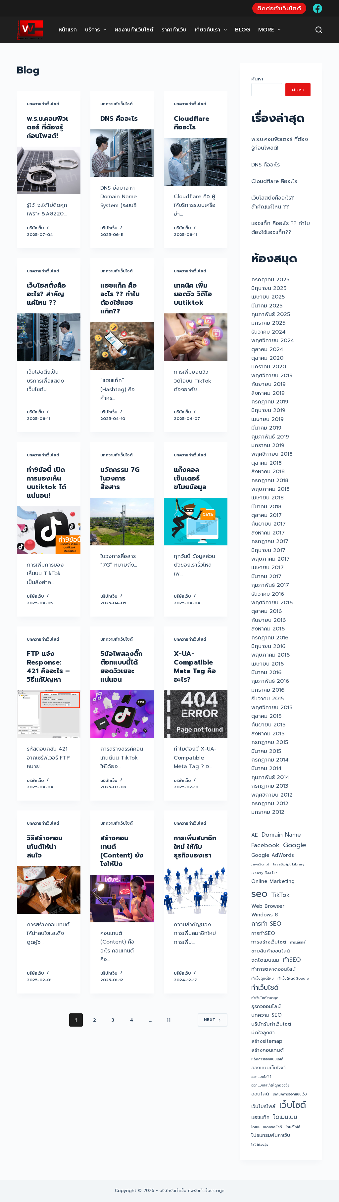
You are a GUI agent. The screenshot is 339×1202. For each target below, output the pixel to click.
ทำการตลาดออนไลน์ (273, 969)
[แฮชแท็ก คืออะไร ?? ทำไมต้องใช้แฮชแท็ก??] (122, 346)
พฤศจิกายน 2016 (272, 603)
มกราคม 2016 (267, 690)
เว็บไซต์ (292, 1105)
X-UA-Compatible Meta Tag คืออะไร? (195, 666)
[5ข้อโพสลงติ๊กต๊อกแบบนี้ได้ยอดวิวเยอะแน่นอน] (122, 714)
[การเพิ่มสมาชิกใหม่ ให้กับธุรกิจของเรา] (195, 890)
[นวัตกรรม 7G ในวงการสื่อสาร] (122, 521)
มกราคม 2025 (268, 323)
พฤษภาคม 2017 (270, 559)
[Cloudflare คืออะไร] (195, 162)
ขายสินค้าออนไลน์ (270, 950)
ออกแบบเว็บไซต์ (268, 1067)
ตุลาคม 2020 (267, 358)
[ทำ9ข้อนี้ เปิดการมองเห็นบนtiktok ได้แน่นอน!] (48, 530)
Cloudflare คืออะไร (191, 123)
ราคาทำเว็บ (174, 30)
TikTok (280, 895)
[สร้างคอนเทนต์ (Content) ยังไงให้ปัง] (122, 898)
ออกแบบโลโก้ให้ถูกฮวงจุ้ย (270, 1085)
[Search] (318, 29)
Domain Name (281, 834)
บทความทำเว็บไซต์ (43, 104)
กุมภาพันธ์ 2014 (270, 777)
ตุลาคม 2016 (266, 611)
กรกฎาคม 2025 (270, 280)
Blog (242, 30)
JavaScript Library (288, 864)
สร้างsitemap (266, 1041)
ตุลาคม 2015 (266, 716)
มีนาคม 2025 (266, 306)
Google (294, 845)
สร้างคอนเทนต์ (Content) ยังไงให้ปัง (121, 851)
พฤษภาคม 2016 (270, 655)
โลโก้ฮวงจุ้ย (259, 1144)
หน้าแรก (68, 30)
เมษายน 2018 (267, 498)
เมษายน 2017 (267, 568)
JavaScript (260, 864)
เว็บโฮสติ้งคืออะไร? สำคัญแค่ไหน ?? (46, 293)
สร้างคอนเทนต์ (267, 1050)
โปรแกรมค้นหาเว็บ (270, 1135)
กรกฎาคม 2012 (269, 804)
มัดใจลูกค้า (263, 1032)
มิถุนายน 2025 (268, 288)
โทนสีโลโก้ (293, 1127)
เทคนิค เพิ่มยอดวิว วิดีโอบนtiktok (193, 293)
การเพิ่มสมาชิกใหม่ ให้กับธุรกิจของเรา (195, 846)
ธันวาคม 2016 (267, 594)
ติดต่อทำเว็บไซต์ (279, 8)
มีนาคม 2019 (266, 428)
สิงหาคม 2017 (268, 533)
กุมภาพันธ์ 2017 (270, 585)
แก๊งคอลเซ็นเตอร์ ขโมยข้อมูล (190, 478)
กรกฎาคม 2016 (269, 638)
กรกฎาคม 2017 (269, 541)
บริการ (92, 30)
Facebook (265, 845)
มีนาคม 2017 (266, 576)
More (266, 30)
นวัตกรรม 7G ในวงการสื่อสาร (120, 478)
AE (254, 835)
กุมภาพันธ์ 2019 (270, 437)
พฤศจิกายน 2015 (271, 708)
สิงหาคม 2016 (268, 629)
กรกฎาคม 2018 (269, 481)
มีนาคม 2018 (266, 507)
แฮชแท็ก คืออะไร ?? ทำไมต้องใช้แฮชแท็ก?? (120, 298)
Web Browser (267, 906)
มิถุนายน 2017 (268, 550)
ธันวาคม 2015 (267, 699)
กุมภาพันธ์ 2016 (270, 681)
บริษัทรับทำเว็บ (173, 1190)
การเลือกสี (298, 942)
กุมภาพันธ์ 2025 (270, 314)
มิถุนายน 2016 (268, 646)
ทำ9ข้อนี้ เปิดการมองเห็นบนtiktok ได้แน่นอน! (46, 482)
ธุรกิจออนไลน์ (266, 1006)
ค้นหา (257, 78)
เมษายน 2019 (267, 419)
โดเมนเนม (285, 1117)
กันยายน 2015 (268, 725)
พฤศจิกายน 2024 (272, 341)
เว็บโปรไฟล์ (263, 1106)
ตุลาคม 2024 (267, 349)
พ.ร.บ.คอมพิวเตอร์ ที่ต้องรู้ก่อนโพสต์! (47, 127)
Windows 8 (264, 914)
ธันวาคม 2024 (268, 332)
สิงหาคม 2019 (268, 393)
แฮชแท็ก (260, 1117)
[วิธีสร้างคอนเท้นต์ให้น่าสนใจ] (48, 890)
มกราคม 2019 (267, 445)
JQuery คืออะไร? (264, 872)
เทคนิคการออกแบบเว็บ (290, 1094)
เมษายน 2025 (268, 297)
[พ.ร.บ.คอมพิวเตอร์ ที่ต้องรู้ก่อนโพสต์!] (48, 170)
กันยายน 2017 (268, 524)
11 (168, 1020)
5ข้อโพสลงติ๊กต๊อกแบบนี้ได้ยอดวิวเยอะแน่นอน (121, 666)
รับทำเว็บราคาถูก (209, 1190)
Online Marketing (273, 881)
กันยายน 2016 (268, 620)
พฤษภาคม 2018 (270, 489)
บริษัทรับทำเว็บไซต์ (271, 1024)
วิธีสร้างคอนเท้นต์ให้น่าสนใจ (45, 846)
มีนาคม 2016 (266, 672)
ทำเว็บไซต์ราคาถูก (264, 997)
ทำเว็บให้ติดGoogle (293, 978)
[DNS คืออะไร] (122, 153)
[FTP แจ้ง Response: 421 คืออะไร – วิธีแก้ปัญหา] (48, 714)
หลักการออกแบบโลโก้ (267, 1059)
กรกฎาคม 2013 (269, 786)
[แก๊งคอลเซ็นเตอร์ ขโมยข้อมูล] (195, 521)
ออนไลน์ (260, 1093)
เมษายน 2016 (267, 664)
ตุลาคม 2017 (266, 515)
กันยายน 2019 (268, 384)
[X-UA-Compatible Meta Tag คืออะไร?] (195, 714)
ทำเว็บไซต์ (264, 988)
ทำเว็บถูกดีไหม (262, 978)
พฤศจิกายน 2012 (272, 795)
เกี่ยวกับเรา (207, 30)
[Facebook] (317, 8)
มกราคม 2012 (267, 812)
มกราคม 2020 (268, 367)
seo (259, 893)
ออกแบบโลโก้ (261, 1076)
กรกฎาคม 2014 (270, 760)
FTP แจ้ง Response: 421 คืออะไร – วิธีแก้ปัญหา (48, 666)
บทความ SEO (266, 1015)
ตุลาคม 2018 (266, 463)
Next (210, 1020)
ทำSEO (292, 959)
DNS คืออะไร (119, 118)
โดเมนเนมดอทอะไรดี (266, 1127)
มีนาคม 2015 (266, 751)
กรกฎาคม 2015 (269, 742)
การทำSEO (263, 933)
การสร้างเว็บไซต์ (268, 942)
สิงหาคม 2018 (268, 472)
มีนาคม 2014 (266, 768)
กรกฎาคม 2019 (269, 402)
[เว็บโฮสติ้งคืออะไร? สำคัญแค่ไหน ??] (48, 337)
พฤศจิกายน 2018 (272, 454)
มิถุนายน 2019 (268, 410)
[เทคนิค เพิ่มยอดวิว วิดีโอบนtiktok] (195, 337)
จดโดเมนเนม (265, 960)
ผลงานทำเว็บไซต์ (134, 30)
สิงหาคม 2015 (267, 734)
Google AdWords (272, 855)
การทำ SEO (266, 923)
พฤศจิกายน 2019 (272, 376)
